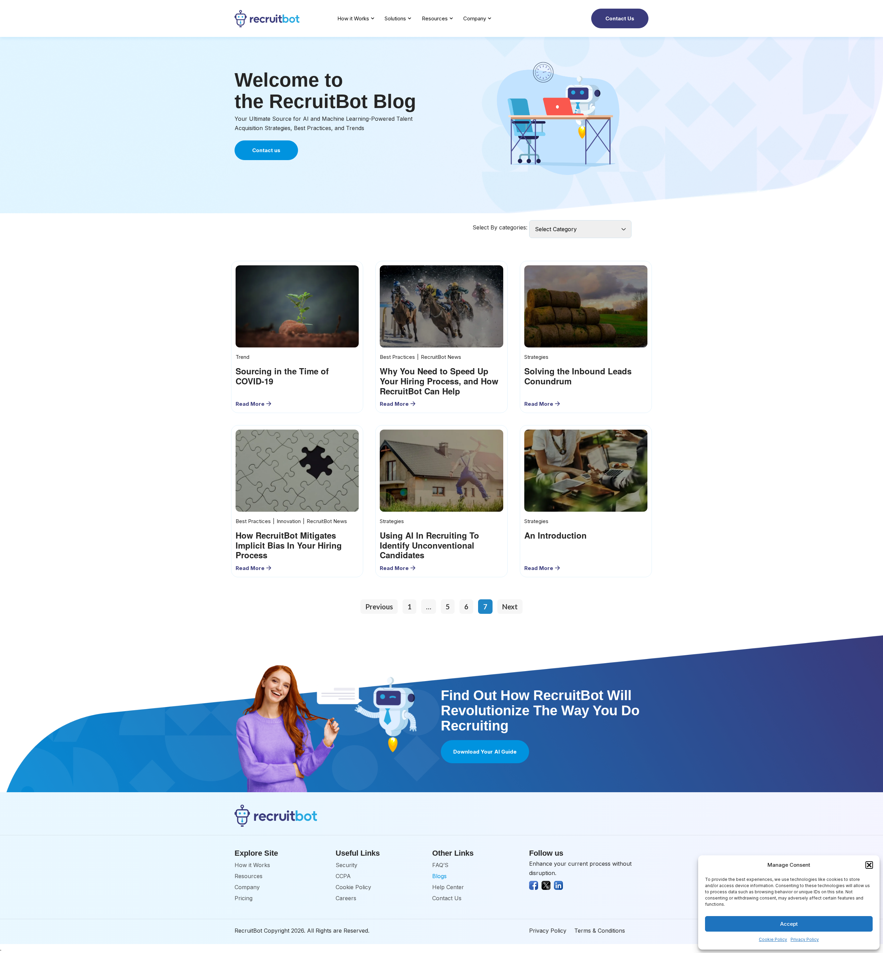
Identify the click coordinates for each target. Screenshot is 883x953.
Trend (242, 357)
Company (474, 18)
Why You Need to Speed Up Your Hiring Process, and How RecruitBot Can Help (439, 381)
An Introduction (555, 535)
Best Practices (397, 357)
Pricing (243, 898)
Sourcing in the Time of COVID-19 (282, 376)
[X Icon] (546, 885)
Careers (346, 898)
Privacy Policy (805, 939)
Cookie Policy (773, 939)
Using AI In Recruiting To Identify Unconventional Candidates (429, 545)
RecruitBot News (441, 357)
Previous (379, 606)
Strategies (536, 357)
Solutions (395, 18)
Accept (789, 924)
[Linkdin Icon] (558, 885)
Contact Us (447, 898)
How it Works (353, 18)
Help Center (448, 887)
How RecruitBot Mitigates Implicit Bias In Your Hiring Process (289, 545)
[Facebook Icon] (533, 885)
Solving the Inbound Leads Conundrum (578, 376)
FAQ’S (440, 865)
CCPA (343, 876)
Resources (435, 18)
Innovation (289, 521)
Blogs (439, 876)
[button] (869, 865)
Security (346, 865)
